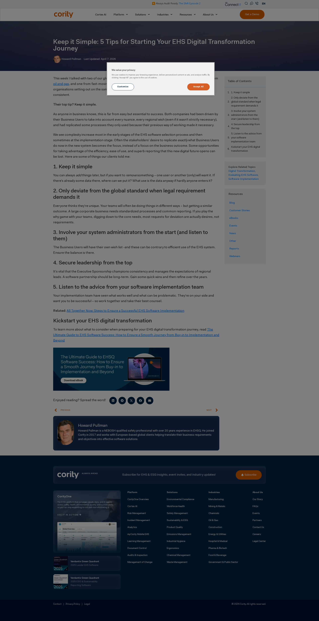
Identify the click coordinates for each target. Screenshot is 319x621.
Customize (122, 87)
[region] (161, 79)
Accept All (198, 87)
